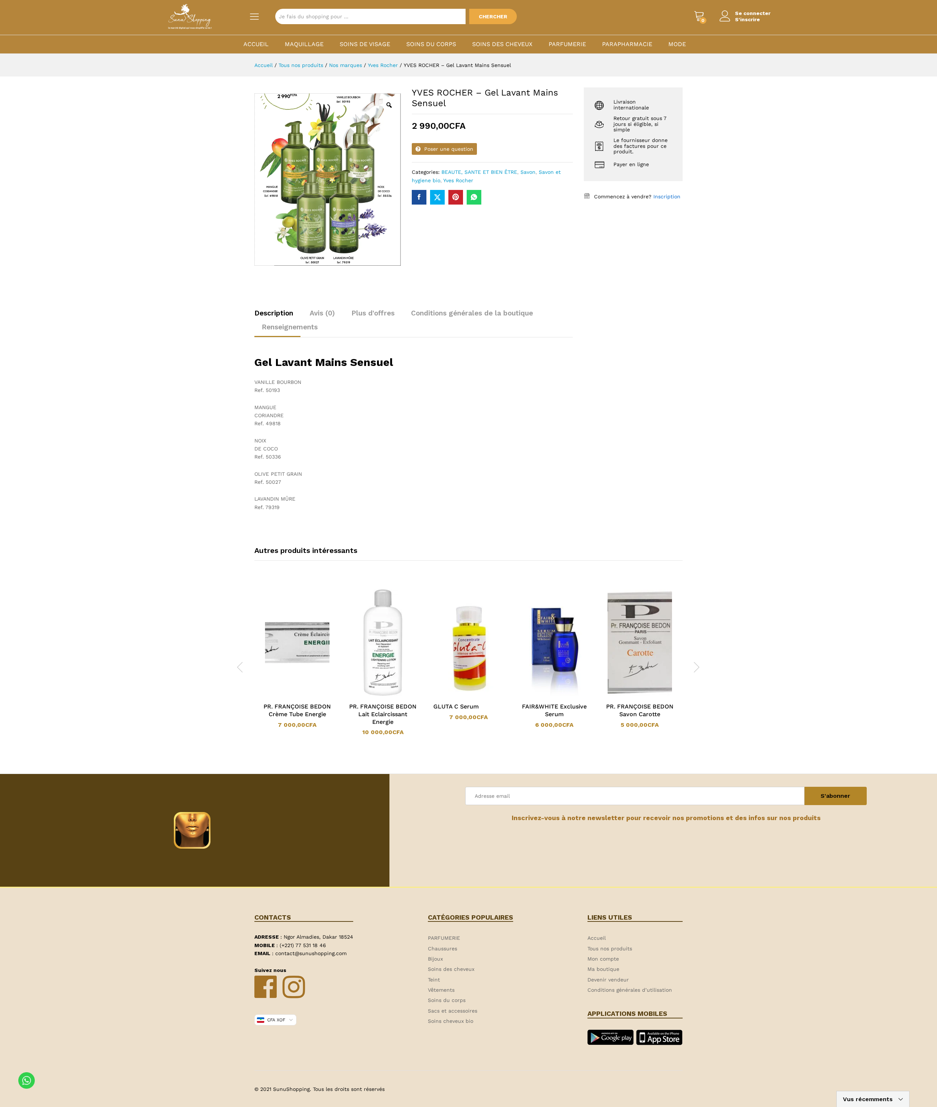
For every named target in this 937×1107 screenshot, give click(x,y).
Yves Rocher (458, 180)
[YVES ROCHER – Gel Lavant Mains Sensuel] (419, 197)
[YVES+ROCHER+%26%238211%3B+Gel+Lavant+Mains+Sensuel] (437, 197)
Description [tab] (273, 313)
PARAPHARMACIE (627, 44)
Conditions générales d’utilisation (629, 990)
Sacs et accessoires (452, 1011)
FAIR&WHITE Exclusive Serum (554, 710)
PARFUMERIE (567, 44)
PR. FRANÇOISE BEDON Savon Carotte (639, 710)
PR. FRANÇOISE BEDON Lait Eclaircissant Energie (383, 714)
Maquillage (304, 44)
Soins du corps (431, 44)
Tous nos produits (609, 948)
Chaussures (442, 948)
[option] (297, 659)
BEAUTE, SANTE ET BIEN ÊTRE (479, 172)
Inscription (666, 196)
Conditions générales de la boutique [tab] (472, 313)
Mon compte (603, 959)
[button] (287, 694)
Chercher (493, 16)
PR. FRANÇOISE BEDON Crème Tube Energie (297, 710)
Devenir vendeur (608, 980)
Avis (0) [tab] (322, 313)
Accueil (256, 44)
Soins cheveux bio (450, 1021)
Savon (527, 172)
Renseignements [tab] (290, 327)
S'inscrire (747, 19)
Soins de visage (365, 44)
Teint (434, 980)
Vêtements (441, 990)
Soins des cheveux (502, 44)
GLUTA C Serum (456, 706)
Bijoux (435, 959)
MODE (677, 44)
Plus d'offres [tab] (373, 313)
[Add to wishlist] (304, 694)
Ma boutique (603, 969)
